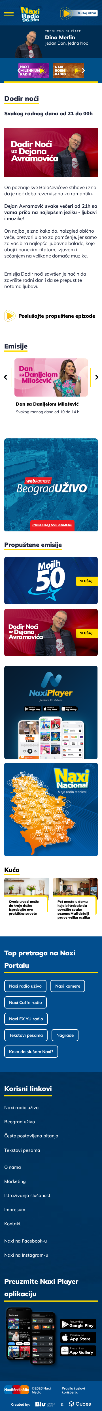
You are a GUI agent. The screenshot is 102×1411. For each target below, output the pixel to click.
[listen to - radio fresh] (34, 71)
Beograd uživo (19, 1121)
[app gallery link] (78, 1351)
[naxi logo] (31, 14)
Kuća (12, 870)
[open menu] (9, 14)
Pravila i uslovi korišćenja (73, 1390)
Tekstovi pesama (26, 1035)
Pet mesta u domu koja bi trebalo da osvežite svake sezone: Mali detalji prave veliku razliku (74, 909)
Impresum (14, 1209)
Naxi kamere (67, 986)
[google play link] (78, 1324)
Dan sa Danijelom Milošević (47, 404)
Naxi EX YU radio (26, 1019)
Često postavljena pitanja (31, 1136)
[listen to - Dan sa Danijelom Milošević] (51, 377)
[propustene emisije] (51, 580)
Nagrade (65, 1035)
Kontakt (12, 1223)
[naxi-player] (51, 713)
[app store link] (78, 1338)
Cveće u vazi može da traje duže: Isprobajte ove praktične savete (24, 907)
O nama (12, 1167)
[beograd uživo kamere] (51, 485)
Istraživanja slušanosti (28, 1195)
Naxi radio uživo (25, 986)
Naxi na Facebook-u (25, 1241)
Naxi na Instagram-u (26, 1255)
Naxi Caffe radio (25, 1002)
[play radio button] (79, 14)
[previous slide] (19, 70)
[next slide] (83, 70)
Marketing (15, 1181)
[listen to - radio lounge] (68, 71)
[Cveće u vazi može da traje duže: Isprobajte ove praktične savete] (26, 889)
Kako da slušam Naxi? (31, 1051)
